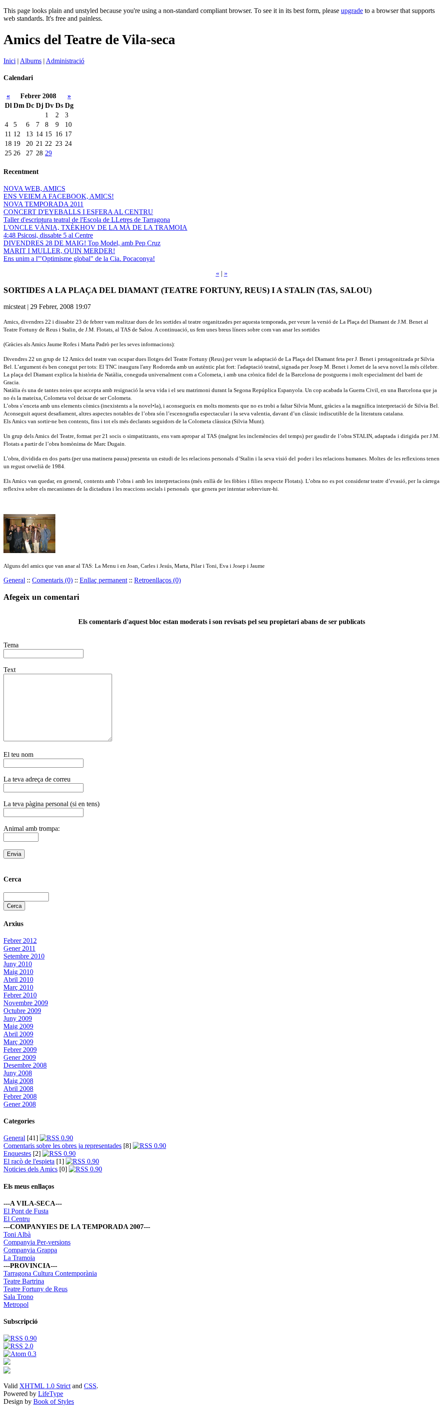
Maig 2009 (18, 1026)
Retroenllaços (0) (157, 580)
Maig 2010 (18, 971)
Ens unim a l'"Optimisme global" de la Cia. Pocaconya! (79, 258)
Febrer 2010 (20, 995)
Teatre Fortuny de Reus (35, 1289)
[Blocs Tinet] (6, 1362)
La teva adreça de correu (37, 779)
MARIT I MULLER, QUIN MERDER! (59, 250)
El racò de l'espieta (29, 1161)
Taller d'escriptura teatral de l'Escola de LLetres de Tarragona (86, 219)
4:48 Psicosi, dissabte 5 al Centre (48, 235)
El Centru (16, 1218)
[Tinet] (6, 1371)
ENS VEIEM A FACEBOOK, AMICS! (58, 196)
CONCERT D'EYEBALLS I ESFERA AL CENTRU (78, 212)
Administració (65, 60)
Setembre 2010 (24, 956)
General (14, 580)
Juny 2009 (17, 1018)
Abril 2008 (18, 1088)
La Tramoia (19, 1257)
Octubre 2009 (22, 1010)
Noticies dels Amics (30, 1169)
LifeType (50, 1393)
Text (9, 669)
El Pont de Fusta (25, 1211)
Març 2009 (18, 1041)
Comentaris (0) (52, 580)
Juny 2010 (17, 964)
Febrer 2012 (20, 940)
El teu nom (18, 754)
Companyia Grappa (30, 1250)
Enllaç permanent (103, 580)
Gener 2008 (19, 1104)
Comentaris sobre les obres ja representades (62, 1145)
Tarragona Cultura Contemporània (50, 1273)
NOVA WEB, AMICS (34, 188)
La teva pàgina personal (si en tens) (51, 803)
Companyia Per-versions (37, 1242)
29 (48, 153)
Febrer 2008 (20, 1096)
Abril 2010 (18, 979)
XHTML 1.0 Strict (45, 1386)
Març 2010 (18, 987)
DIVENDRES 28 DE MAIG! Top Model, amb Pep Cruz (82, 243)
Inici (9, 60)
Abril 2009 (18, 1034)
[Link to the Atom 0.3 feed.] (19, 1354)
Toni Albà (17, 1234)
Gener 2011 (19, 948)
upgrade (352, 10)
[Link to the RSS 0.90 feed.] (20, 1338)
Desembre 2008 (25, 1065)
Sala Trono (18, 1296)
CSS (90, 1386)
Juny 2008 (17, 1073)
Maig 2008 (18, 1080)
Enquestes (17, 1153)
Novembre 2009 (25, 1003)
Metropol (16, 1304)
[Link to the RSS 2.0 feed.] (18, 1346)
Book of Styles (53, 1401)
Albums (31, 60)
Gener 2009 (19, 1057)
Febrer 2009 (20, 1049)
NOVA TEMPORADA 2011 (43, 204)
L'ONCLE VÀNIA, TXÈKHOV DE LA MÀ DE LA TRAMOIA (95, 227)
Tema (11, 645)
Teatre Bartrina (23, 1281)
